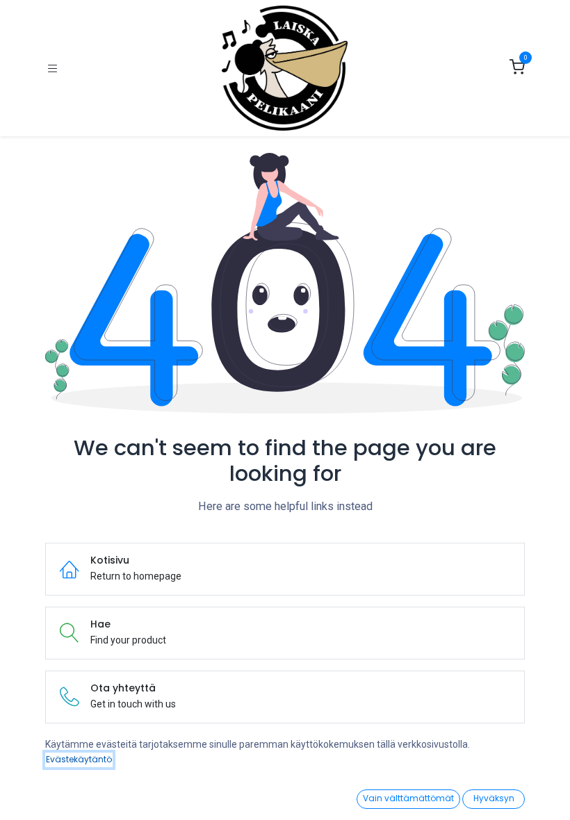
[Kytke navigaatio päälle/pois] (52, 68)
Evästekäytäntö (79, 759)
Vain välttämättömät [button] (408, 798)
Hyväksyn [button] (493, 798)
